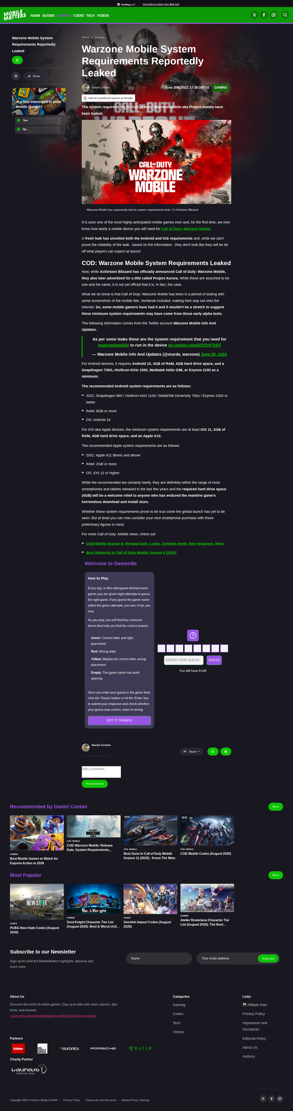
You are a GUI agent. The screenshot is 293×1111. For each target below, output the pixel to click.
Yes (25, 120)
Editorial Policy (254, 1039)
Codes (78, 16)
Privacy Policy (254, 1014)
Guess (214, 660)
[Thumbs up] (17, 60)
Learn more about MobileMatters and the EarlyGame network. (53, 1016)
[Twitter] (254, 15)
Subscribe (268, 958)
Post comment (95, 783)
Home (85, 37)
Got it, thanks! (119, 720)
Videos (103, 16)
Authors (249, 1056)
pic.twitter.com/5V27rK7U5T (194, 345)
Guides (48, 16)
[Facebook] (264, 15)
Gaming (64, 16)
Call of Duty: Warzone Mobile (185, 229)
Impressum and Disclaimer (101, 1100)
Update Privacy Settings (135, 1100)
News (35, 16)
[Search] (285, 15)
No (25, 129)
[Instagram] (273, 15)
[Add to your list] (16, 76)
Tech (90, 16)
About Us (250, 1047)
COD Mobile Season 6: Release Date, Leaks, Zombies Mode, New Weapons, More (155, 544)
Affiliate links (256, 1005)
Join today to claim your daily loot (161, 4)
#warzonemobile (113, 345)
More (275, 806)
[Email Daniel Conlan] (225, 752)
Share (36, 76)
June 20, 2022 (214, 354)
